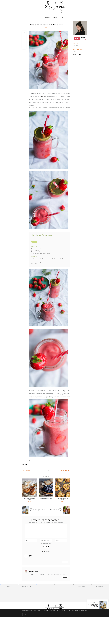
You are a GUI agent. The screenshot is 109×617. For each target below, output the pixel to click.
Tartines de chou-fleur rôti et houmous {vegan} (93, 605)
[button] (24, 491)
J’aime (62, 17)
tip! (77, 38)
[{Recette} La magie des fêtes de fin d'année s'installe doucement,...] (100, 593)
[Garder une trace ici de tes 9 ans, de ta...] (45, 593)
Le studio (55, 17)
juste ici (68, 394)
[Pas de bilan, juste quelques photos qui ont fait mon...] (63, 593)
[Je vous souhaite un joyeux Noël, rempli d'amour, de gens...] (82, 593)
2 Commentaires (65, 470)
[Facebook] (24, 34)
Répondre (65, 561)
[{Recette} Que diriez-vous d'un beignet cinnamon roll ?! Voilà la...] (27, 593)
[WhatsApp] (24, 45)
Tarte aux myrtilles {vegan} (29, 498)
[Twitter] (24, 37)
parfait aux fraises (44, 96)
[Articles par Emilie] (24, 471)
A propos (48, 17)
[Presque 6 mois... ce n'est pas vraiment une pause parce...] (9, 593)
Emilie (28, 470)
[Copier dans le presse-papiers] (24, 48)
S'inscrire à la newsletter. (46, 543)
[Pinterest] (24, 40)
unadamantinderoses (33, 571)
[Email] (24, 42)
